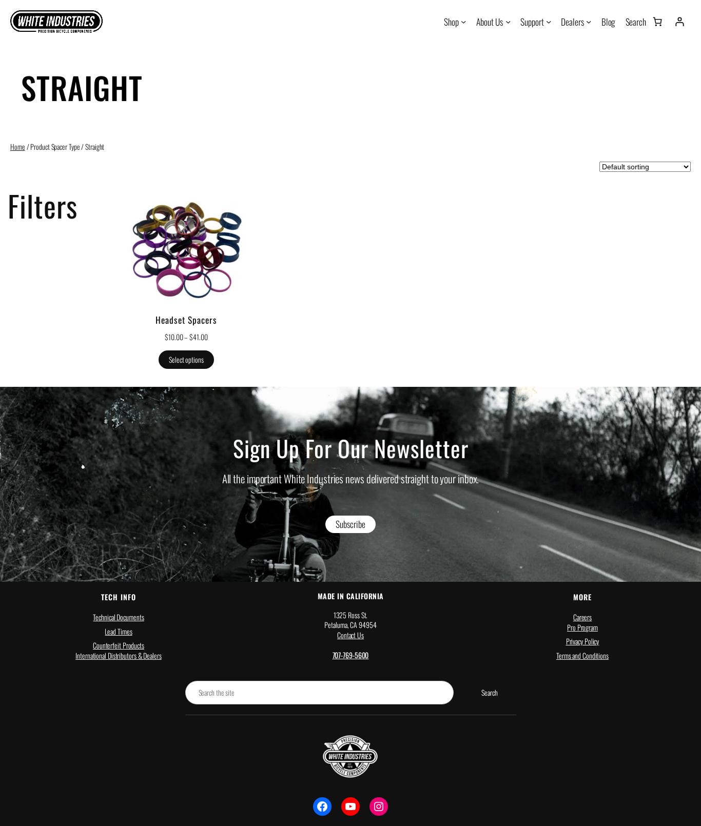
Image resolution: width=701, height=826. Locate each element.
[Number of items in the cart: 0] (657, 21)
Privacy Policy (582, 641)
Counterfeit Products (118, 645)
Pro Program (582, 627)
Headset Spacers (186, 319)
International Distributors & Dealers (118, 655)
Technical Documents (118, 617)
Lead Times (118, 631)
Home (17, 146)
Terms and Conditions (582, 655)
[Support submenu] (548, 21)
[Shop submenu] (463, 21)
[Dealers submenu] (588, 21)
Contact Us (350, 635)
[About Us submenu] (508, 21)
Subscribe (350, 523)
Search (489, 692)
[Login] (679, 21)
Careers (582, 617)
